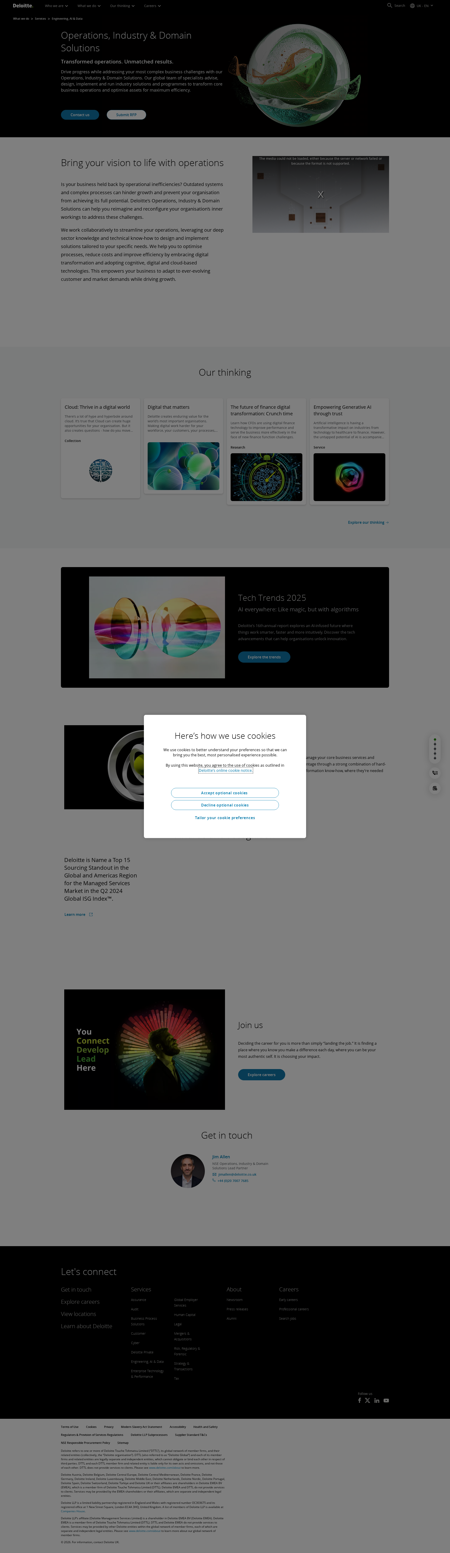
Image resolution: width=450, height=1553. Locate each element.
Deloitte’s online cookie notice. (226, 770)
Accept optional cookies (225, 792)
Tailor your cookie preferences (225, 817)
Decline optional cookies (225, 805)
